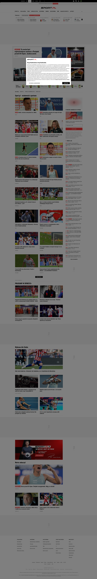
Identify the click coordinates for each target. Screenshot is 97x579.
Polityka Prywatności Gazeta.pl (60, 79)
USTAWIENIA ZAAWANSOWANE (34, 83)
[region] (48, 71)
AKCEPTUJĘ (66, 83)
